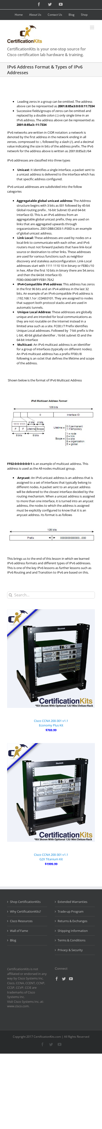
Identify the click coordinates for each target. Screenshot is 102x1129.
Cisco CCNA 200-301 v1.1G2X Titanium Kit (51, 856)
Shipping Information (73, 931)
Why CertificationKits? (25, 911)
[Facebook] (57, 979)
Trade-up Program (70, 911)
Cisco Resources (21, 921)
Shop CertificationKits (25, 902)
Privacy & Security (70, 950)
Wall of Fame (19, 931)
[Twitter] (64, 979)
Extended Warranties (72, 902)
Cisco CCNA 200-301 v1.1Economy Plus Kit (51, 723)
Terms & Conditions (71, 940)
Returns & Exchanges (72, 921)
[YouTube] (71, 979)
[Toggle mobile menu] (92, 27)
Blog (13, 940)
